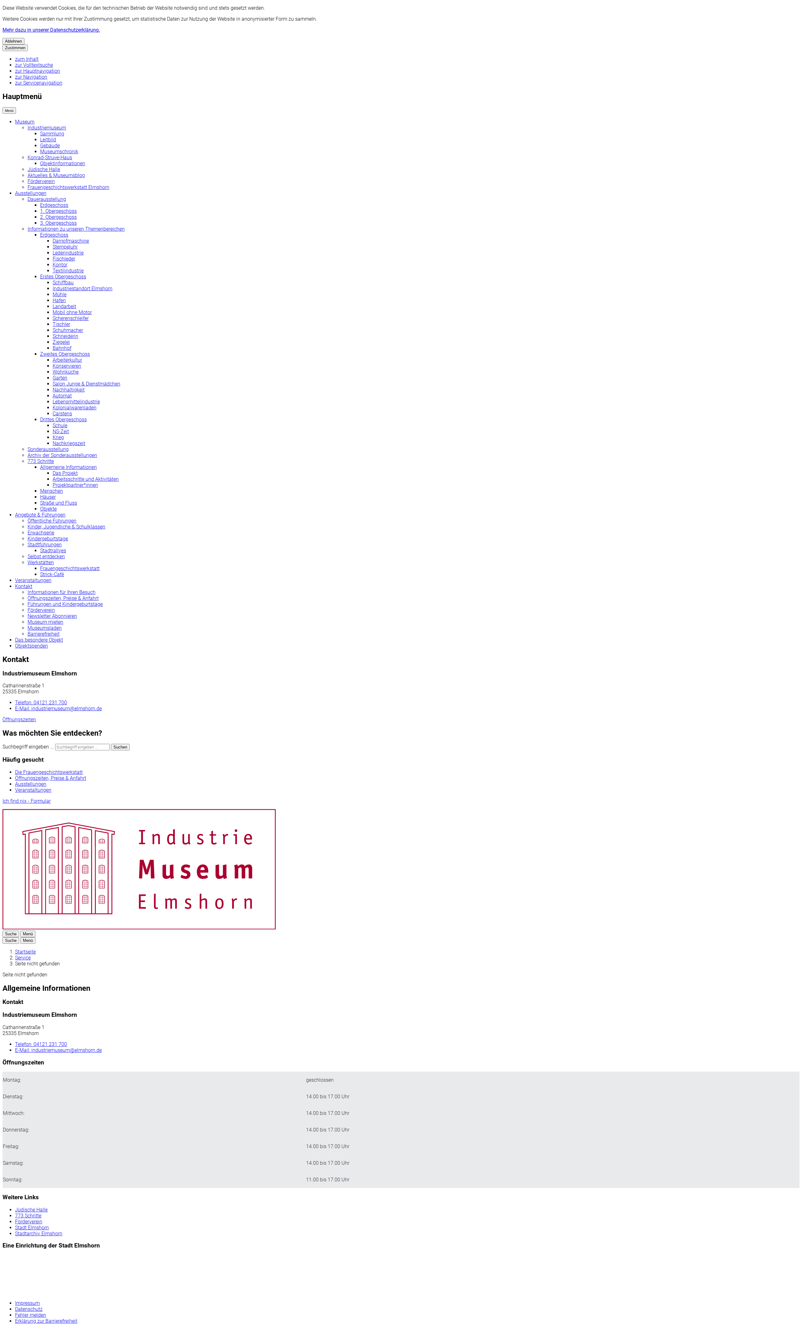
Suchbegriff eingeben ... (28, 747)
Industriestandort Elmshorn (82, 289)
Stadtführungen (45, 545)
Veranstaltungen (33, 580)
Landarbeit (64, 306)
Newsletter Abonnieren (52, 616)
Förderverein (41, 181)
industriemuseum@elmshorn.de (58, 709)
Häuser (48, 497)
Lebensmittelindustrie (76, 402)
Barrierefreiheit (44, 634)
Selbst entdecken (46, 556)
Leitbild (48, 140)
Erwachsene (41, 533)
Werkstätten (41, 562)
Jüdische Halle (44, 169)
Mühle (59, 294)
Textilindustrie (68, 271)
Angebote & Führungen (40, 515)
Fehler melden (30, 1315)
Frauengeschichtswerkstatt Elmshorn (68, 187)
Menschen (51, 491)
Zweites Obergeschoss (65, 354)
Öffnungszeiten (19, 719)
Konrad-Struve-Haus (50, 157)
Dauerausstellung (47, 199)
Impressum (27, 1303)
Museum (24, 122)
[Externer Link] (38, 1275)
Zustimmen (15, 47)
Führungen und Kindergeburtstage (65, 604)
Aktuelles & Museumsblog (56, 175)
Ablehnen (13, 41)
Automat (62, 396)
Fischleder (64, 259)
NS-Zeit (61, 431)
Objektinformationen (62, 163)
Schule (60, 425)
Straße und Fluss (58, 503)
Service (23, 958)
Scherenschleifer (71, 318)
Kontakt (23, 586)
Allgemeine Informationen (68, 467)
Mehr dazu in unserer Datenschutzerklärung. (51, 30)
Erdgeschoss (54, 205)
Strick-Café (52, 574)
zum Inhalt (27, 59)
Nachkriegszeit (69, 443)
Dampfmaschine (71, 241)
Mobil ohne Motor (72, 312)
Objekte (48, 509)
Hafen (59, 300)
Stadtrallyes (53, 551)
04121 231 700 (41, 703)
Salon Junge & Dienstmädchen (86, 384)
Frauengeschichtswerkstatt (70, 568)
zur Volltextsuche (34, 65)
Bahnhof (62, 348)
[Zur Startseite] (139, 928)
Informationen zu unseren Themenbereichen (76, 229)
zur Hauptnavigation (37, 71)
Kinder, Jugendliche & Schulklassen (66, 527)
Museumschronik (59, 152)
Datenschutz (29, 1309)
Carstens (62, 414)
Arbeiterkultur (67, 360)
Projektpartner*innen (75, 485)
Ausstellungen (30, 193)
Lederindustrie (68, 253)
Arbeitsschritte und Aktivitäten (86, 479)
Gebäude (50, 146)
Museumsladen (45, 628)
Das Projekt (65, 473)
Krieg (58, 437)
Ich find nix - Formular (27, 801)
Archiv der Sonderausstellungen (62, 455)
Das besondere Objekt (39, 640)
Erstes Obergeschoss (63, 277)
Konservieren (67, 366)
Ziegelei (61, 342)
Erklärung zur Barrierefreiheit (46, 1321)
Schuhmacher (68, 330)
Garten (60, 378)
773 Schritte (41, 461)
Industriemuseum (47, 128)
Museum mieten (45, 622)
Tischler (61, 324)
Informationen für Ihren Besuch (62, 592)
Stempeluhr (65, 247)
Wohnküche (66, 372)
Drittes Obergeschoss (63, 420)
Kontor (60, 265)
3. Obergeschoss (58, 223)
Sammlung (52, 134)
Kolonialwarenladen (74, 408)
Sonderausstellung (48, 449)
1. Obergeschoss (58, 211)
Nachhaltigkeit (69, 390)
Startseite (25, 952)
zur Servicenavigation (38, 83)
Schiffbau (63, 283)
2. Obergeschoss (58, 217)
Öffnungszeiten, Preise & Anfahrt (63, 598)
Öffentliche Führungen (52, 521)
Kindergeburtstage (48, 539)
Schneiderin (65, 336)
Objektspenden (31, 646)
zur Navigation (31, 77)
